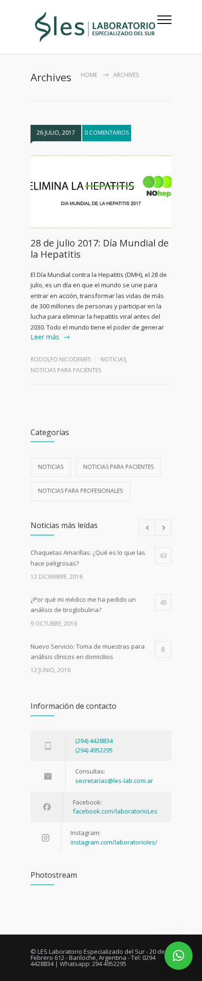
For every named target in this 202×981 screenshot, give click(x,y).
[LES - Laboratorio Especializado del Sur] (94, 26)
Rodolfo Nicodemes (61, 359)
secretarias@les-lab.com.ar (114, 780)
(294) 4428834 (94, 740)
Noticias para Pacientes (66, 370)
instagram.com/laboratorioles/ (113, 842)
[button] (178, 956)
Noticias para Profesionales (80, 491)
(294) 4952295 (94, 750)
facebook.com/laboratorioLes (115, 811)
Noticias (113, 359)
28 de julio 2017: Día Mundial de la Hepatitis (100, 249)
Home (89, 75)
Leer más (45, 336)
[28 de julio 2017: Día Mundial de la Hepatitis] (101, 192)
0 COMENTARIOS (107, 133)
